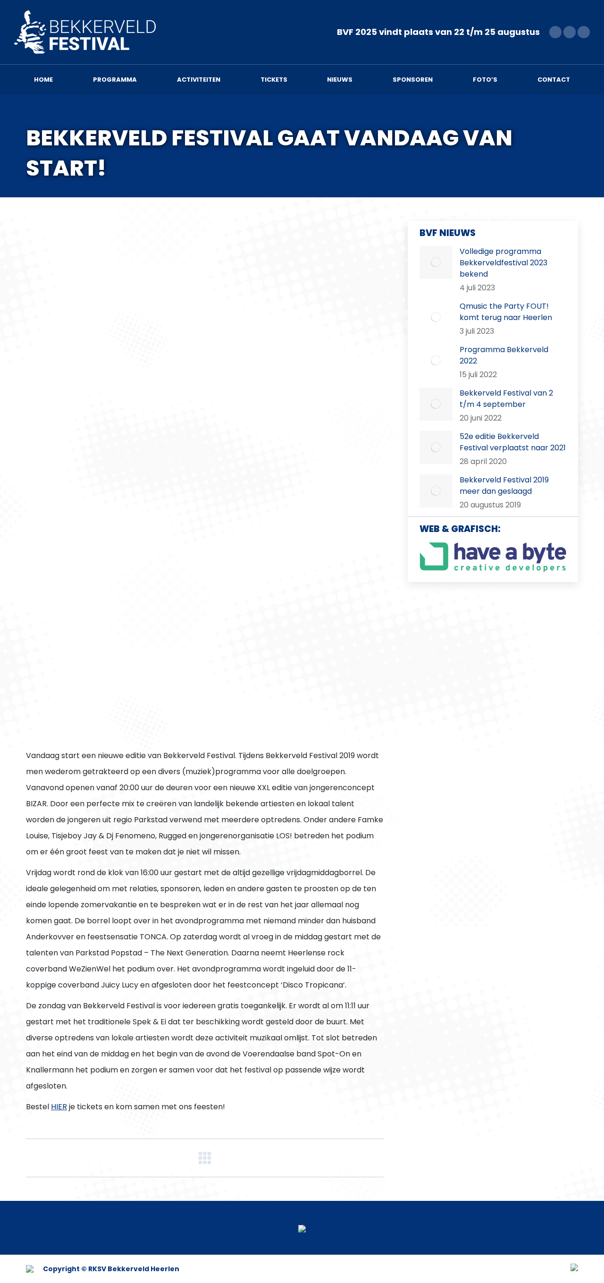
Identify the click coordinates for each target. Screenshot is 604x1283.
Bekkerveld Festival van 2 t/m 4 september (506, 399)
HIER (59, 1106)
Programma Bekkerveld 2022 (504, 355)
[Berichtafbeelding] (436, 262)
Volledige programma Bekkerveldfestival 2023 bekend (503, 262)
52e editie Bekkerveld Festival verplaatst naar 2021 (513, 442)
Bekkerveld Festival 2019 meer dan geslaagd (504, 485)
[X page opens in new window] (569, 32)
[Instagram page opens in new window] (584, 32)
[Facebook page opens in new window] (555, 32)
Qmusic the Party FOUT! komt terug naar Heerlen (506, 312)
